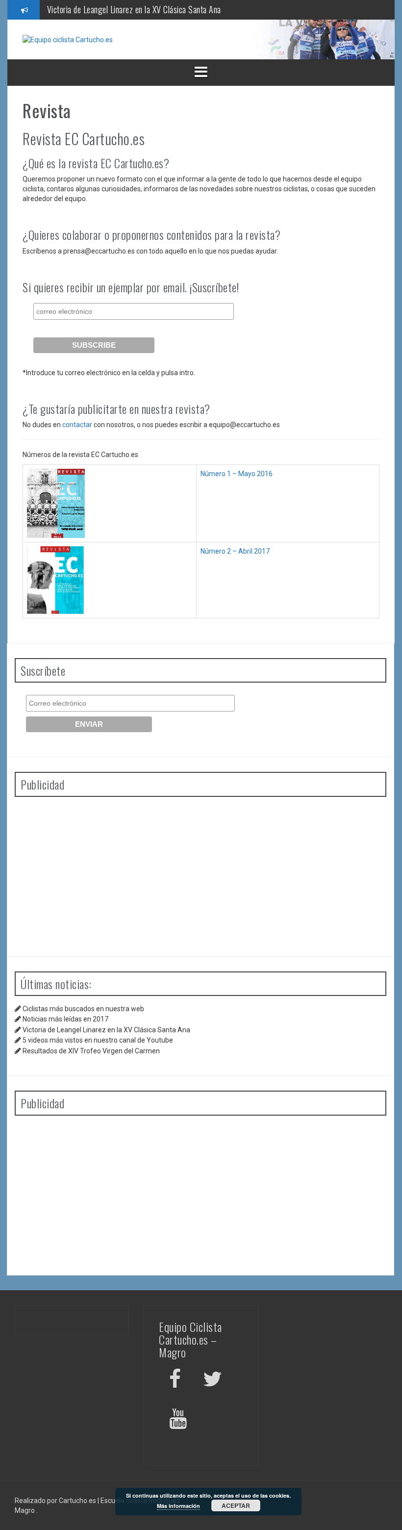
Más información (178, 1505)
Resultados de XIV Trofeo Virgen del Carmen (91, 1051)
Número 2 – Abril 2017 (235, 551)
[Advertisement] (200, 873)
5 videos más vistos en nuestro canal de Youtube (98, 1040)
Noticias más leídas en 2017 (65, 1019)
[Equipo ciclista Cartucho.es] (68, 39)
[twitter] (212, 1381)
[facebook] (175, 1381)
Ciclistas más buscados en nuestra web (83, 1009)
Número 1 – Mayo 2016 (237, 474)
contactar (77, 425)
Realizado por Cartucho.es (55, 1500)
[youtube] (179, 1420)
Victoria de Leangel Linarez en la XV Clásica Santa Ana (134, 9)
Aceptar (236, 1505)
